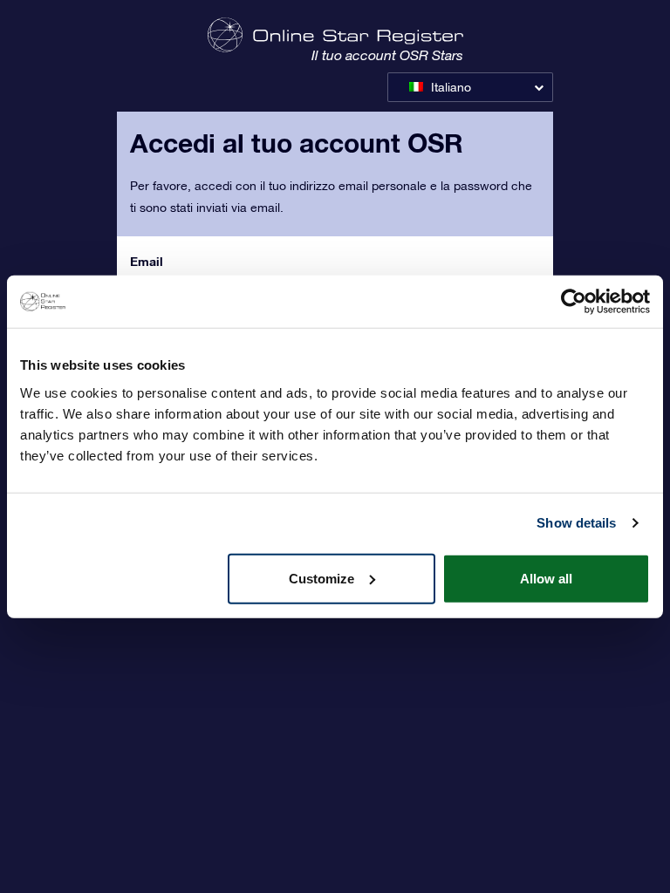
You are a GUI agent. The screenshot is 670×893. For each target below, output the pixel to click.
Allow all (546, 577)
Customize (321, 577)
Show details (576, 522)
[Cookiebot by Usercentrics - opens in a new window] (573, 302)
